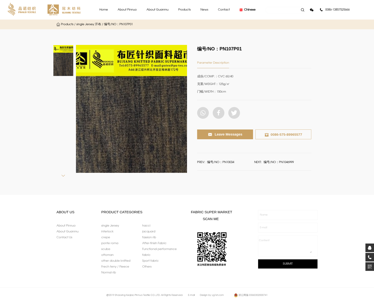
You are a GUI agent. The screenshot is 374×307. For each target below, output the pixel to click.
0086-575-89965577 (286, 135)
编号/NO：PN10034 (220, 162)
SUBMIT (288, 263)
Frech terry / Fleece (115, 266)
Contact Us (64, 237)
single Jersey (110, 225)
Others (147, 266)
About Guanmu (157, 9)
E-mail (263, 227)
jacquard (148, 231)
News (204, 9)
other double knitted (115, 261)
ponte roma (109, 243)
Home (103, 9)
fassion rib (149, 237)
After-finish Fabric (154, 243)
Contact (224, 9)
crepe (105, 237)
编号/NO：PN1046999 (279, 162)
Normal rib (108, 272)
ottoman (107, 255)
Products (184, 9)
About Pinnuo (127, 9)
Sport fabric (150, 261)
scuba (105, 249)
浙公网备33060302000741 (253, 295)
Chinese (250, 9)
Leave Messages (228, 134)
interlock (107, 231)
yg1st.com (218, 295)
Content (264, 240)
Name (264, 215)
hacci (146, 225)
